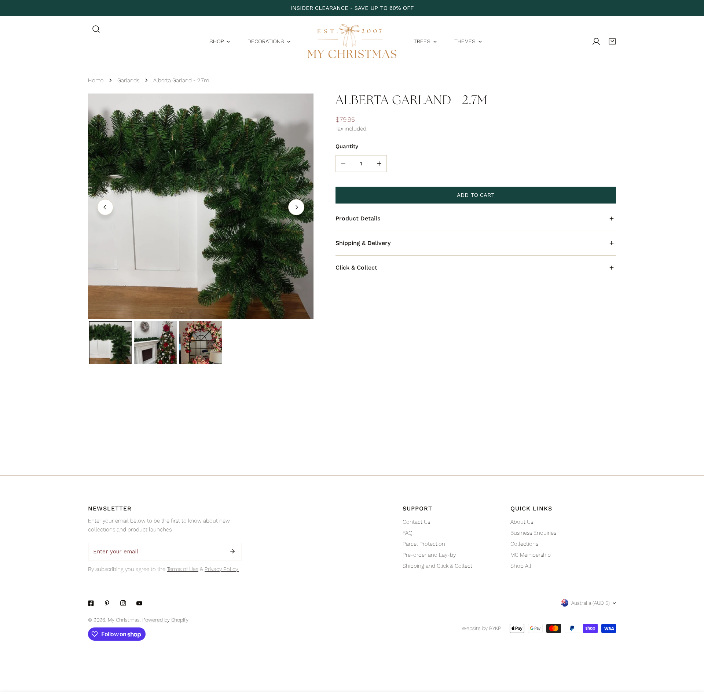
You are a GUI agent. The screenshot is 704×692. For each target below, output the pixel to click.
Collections (524, 544)
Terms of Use (182, 569)
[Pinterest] (107, 603)
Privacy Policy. (222, 569)
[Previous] (105, 207)
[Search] (96, 29)
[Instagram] (123, 603)
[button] (612, 41)
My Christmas (124, 620)
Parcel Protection (424, 544)
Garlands (128, 80)
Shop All (520, 566)
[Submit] (232, 551)
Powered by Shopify (165, 620)
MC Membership (530, 555)
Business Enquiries (533, 533)
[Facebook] (91, 603)
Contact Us (416, 522)
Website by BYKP (481, 628)
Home (95, 80)
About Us (521, 522)
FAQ (407, 533)
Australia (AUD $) (590, 603)
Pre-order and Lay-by (429, 555)
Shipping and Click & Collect (437, 566)
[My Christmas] (352, 41)
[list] (201, 206)
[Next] (296, 207)
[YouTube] (139, 603)
